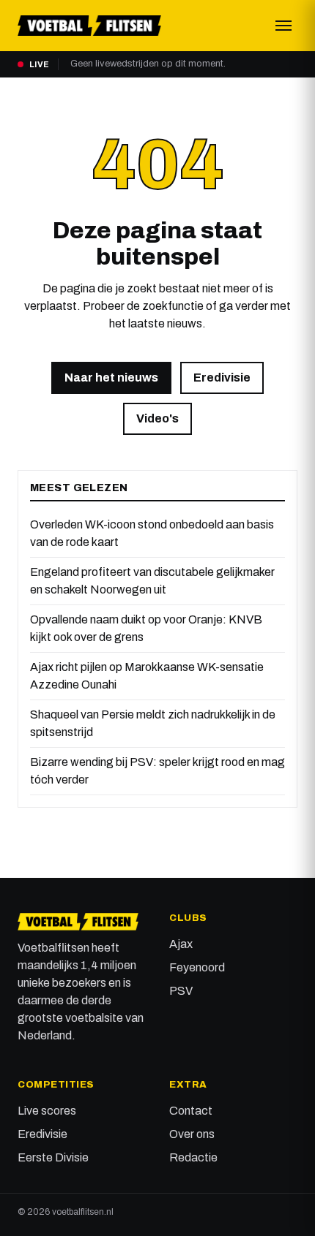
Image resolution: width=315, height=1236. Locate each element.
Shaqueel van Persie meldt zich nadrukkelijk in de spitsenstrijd (152, 723)
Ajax (181, 944)
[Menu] (283, 25)
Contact (190, 1110)
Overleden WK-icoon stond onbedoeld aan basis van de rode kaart (152, 533)
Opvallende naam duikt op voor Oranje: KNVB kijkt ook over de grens (146, 628)
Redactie (193, 1157)
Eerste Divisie (53, 1157)
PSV (181, 991)
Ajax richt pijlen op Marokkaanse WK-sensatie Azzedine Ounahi (147, 676)
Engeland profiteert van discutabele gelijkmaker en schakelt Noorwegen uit (152, 581)
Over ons (192, 1134)
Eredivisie (222, 377)
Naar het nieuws (111, 377)
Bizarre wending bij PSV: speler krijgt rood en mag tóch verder (157, 771)
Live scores (47, 1110)
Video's (157, 418)
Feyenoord (197, 967)
